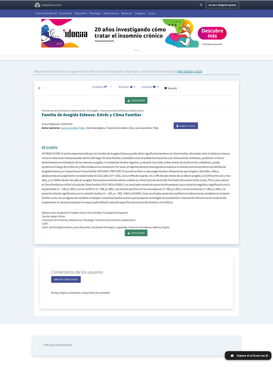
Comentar (150, 86)
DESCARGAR (137, 100)
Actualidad (65, 13)
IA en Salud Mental (46, 13)
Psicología (95, 13)
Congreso (140, 13)
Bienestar (126, 13)
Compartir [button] (98, 86)
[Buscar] (201, 4)
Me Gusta (127, 86)
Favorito (172, 88)
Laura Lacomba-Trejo (72, 128)
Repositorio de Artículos (49, 71)
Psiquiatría (80, 13)
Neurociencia (111, 13)
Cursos (151, 13)
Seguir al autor (187, 125)
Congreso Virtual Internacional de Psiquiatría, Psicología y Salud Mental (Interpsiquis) (121, 71)
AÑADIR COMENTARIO (66, 279)
